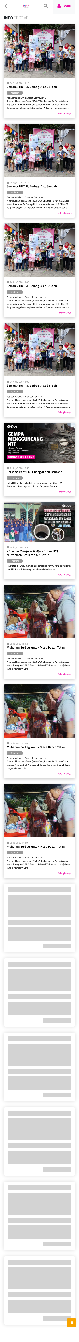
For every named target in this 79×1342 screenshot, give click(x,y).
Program (15, 478)
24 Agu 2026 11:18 (19, 83)
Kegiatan (15, 93)
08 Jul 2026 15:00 (19, 743)
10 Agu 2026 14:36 (19, 547)
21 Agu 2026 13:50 (19, 468)
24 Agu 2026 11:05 (19, 382)
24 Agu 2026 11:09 (19, 282)
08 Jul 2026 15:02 (19, 643)
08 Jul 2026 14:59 (19, 843)
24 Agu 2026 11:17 (19, 182)
